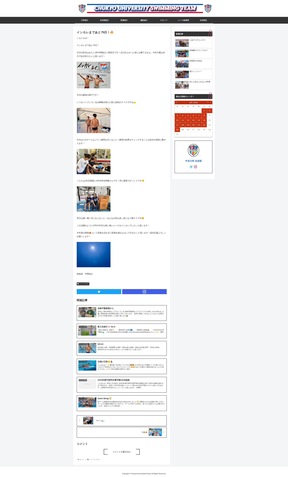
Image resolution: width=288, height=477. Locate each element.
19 (188, 125)
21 (199, 125)
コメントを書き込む (122, 452)
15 (204, 120)
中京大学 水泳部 (193, 161)
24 (177, 130)
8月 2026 (193, 102)
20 (193, 125)
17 (177, 125)
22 (204, 125)
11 (183, 120)
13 (193, 120)
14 (199, 120)
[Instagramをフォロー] (144, 291)
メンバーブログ (84, 284)
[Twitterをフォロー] (99, 291)
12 (188, 120)
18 (183, 125)
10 (177, 120)
